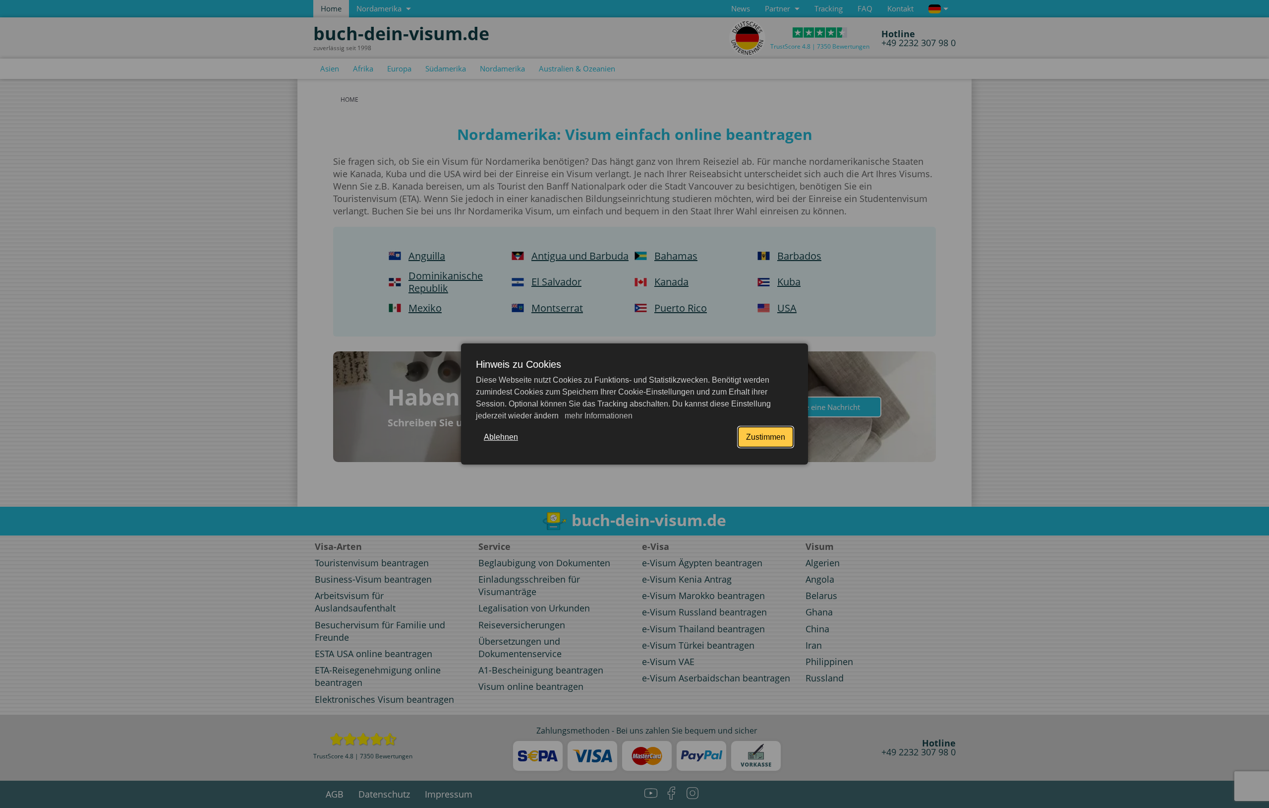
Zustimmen (765, 437)
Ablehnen (501, 437)
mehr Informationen (598, 415)
